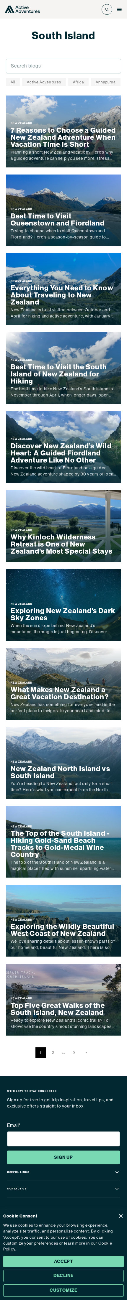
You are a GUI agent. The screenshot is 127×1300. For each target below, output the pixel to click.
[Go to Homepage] (22, 9)
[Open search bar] (107, 9)
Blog (76, 47)
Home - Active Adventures (41, 47)
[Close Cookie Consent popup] (121, 1216)
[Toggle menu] (119, 9)
